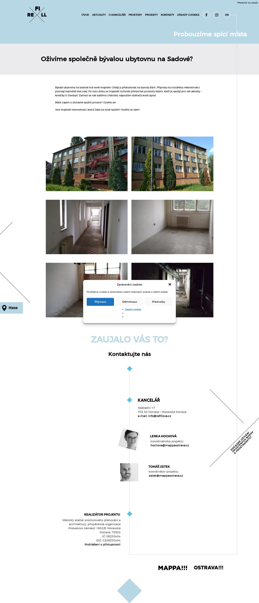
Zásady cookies (133, 309)
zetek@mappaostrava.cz (166, 475)
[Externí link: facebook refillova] (206, 14)
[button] (170, 285)
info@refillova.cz (159, 416)
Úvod (85, 15)
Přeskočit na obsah (247, 3)
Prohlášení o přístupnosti (103, 544)
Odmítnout (129, 301)
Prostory (135, 15)
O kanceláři (117, 15)
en (227, 15)
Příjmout (100, 301)
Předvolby (158, 301)
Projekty (151, 15)
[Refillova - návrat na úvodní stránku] (37, 15)
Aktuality (99, 15)
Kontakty (167, 15)
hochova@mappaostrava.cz (169, 445)
